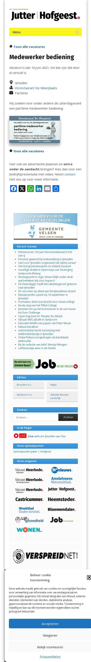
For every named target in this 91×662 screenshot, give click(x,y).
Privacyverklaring (50, 656)
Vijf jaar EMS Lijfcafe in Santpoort (37, 319)
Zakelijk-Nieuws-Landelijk (59, 396)
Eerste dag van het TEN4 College (37, 305)
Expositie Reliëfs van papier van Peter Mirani (44, 323)
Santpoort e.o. (25, 394)
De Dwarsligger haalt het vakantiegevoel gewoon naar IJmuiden (47, 285)
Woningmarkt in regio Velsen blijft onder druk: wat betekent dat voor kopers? (45, 278)
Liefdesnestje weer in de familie (37, 348)
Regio (53, 384)
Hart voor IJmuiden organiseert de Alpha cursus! (47, 263)
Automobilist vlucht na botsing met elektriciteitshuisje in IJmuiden (39, 332)
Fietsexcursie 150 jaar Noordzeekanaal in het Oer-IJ (45, 253)
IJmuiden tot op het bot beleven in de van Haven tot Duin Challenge (47, 310)
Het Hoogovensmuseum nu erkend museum (44, 266)
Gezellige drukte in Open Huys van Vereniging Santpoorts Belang (45, 271)
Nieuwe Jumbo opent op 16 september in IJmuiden (43, 296)
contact (70, 174)
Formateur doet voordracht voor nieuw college (46, 302)
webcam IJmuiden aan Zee (47, 436)
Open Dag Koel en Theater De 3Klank (40, 316)
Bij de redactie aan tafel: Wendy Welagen (42, 344)
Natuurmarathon (28, 327)
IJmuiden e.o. (24, 384)
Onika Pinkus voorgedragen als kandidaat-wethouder (43, 339)
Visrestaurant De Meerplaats (35, 88)
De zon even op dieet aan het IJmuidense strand (47, 291)
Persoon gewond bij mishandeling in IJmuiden (45, 259)
